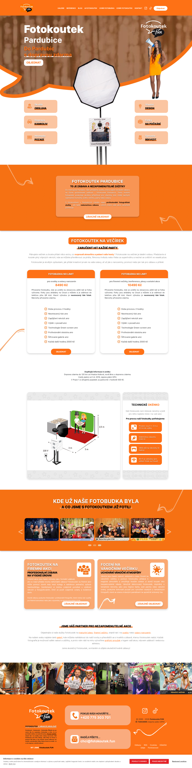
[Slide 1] (89, 545)
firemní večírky (101, 633)
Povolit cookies (139, 761)
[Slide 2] (94, 545)
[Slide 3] (99, 545)
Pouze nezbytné (159, 761)
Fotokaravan (153, 748)
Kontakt (138, 8)
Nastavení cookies (179, 761)
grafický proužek (112, 640)
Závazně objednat (97, 216)
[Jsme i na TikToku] (151, 8)
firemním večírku (47, 734)
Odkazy (138, 745)
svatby (125, 633)
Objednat (161, 8)
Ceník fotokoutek (124, 8)
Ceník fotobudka (106, 8)
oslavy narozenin (143, 633)
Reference (71, 8)
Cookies (153, 745)
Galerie (61, 8)
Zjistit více (12, 764)
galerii (59, 637)
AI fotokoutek (90, 8)
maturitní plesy (86, 633)
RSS (145, 745)
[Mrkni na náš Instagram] (146, 8)
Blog (80, 8)
